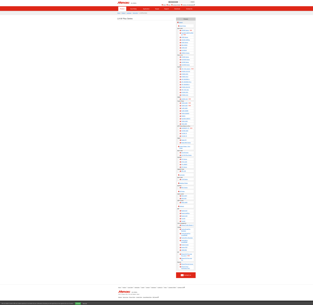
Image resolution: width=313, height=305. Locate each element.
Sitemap (120, 297)
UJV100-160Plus (185, 40)
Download (177, 8)
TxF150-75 (184, 136)
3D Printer (182, 191)
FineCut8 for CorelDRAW (184, 241)
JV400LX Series (185, 53)
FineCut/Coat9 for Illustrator (185, 230)
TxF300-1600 (184, 130)
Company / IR (181, 287)
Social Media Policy (147, 297)
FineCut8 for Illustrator (187, 237)
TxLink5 (183, 218)
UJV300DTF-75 (186, 128)
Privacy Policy (132, 297)
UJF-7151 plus (185, 89)
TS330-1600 (184, 121)
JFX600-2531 (184, 74)
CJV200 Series (185, 57)
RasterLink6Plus (185, 213)
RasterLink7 (184, 210)
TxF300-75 (184, 133)
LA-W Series (184, 179)
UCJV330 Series (185, 59)
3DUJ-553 (183, 198)
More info (85, 303)
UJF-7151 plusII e (187, 68)
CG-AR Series (184, 152)
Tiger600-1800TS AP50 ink (187, 33)
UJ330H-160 (186, 99)
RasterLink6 (184, 216)
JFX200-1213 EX (185, 71)
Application (146, 8)
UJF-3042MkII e (185, 84)
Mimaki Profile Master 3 (187, 225)
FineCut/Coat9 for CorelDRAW (185, 234)
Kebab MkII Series (186, 142)
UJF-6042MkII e (185, 79)
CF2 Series (184, 167)
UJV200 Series (186, 30)
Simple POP (184, 247)
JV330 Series (184, 42)
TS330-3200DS (185, 113)
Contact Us (189, 8)
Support (166, 8)
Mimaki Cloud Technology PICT (185, 267)
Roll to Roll (135, 13)
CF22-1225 (184, 161)
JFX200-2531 (184, 92)
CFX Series (184, 159)
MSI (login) (155, 297)
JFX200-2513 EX (185, 87)
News (169, 4)
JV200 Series (184, 37)
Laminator (129, 13)
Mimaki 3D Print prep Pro (186, 259)
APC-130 (183, 171)
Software (181, 206)
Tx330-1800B (184, 110)
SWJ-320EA (184, 45)
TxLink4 (183, 221)
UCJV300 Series (185, 64)
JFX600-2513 (184, 76)
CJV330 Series (185, 62)
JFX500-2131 (184, 95)
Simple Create (185, 244)
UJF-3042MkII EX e (186, 82)
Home (164, 4)
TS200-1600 (186, 105)
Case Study (133, 8)
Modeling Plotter (183, 183)
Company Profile (176, 4)
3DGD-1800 (184, 202)
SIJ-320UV (184, 50)
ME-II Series (184, 187)
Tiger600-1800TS (185, 118)
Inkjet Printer (182, 26)
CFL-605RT (184, 164)
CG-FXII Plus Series (186, 155)
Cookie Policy (139, 297)
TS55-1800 (184, 124)
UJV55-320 (184, 47)
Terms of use (125, 297)
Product (122, 8)
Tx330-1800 (184, 108)
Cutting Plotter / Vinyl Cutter (184, 147)
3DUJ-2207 (184, 195)
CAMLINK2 (184, 250)
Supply (157, 8)
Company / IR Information (188, 4)
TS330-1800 (186, 103)
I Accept (78, 303)
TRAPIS (183, 116)
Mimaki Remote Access (187, 264)
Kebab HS (183, 140)
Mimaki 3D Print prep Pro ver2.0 (186, 254)
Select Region (173, 2)
